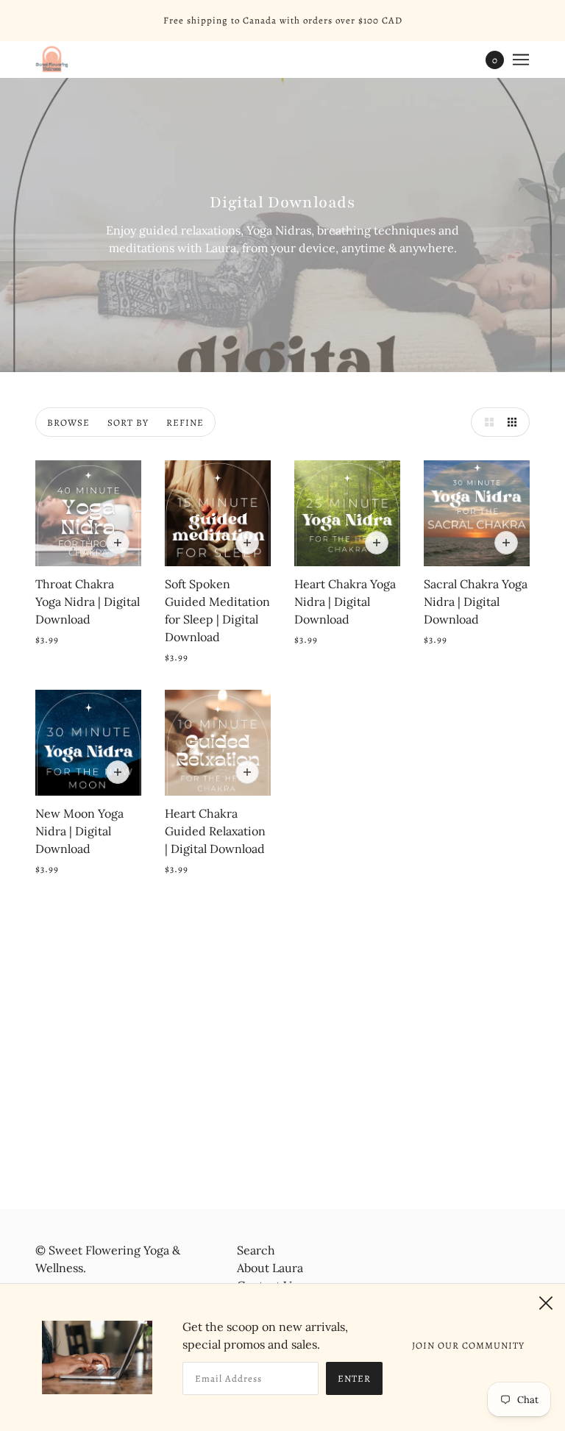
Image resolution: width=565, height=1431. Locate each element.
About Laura (270, 1267)
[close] (546, 1303)
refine (185, 422)
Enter (354, 1378)
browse (68, 422)
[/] (51, 59)
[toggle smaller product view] (515, 422)
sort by (128, 422)
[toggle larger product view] (485, 422)
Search (256, 1250)
